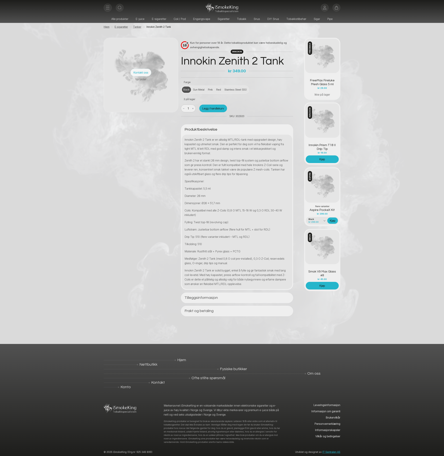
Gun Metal (198, 89)
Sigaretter (223, 19)
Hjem (106, 26)
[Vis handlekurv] (336, 7)
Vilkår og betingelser (327, 436)
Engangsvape (201, 19)
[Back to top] (439, 451)
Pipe (330, 19)
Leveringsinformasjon (326, 405)
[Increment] (193, 108)
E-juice (140, 19)
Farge (187, 82)
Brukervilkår (333, 417)
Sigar (317, 19)
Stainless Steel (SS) (235, 89)
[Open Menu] (108, 8)
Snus (257, 19)
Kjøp (322, 159)
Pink (210, 89)
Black (186, 89)
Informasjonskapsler (327, 430)
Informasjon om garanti (325, 411)
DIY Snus (273, 19)
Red (218, 89)
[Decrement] (184, 108)
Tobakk (241, 19)
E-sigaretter (159, 19)
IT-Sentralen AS (331, 451)
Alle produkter (119, 19)
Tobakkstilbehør (296, 19)
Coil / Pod (180, 19)
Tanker (137, 26)
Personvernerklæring (327, 423)
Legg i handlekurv (213, 108)
